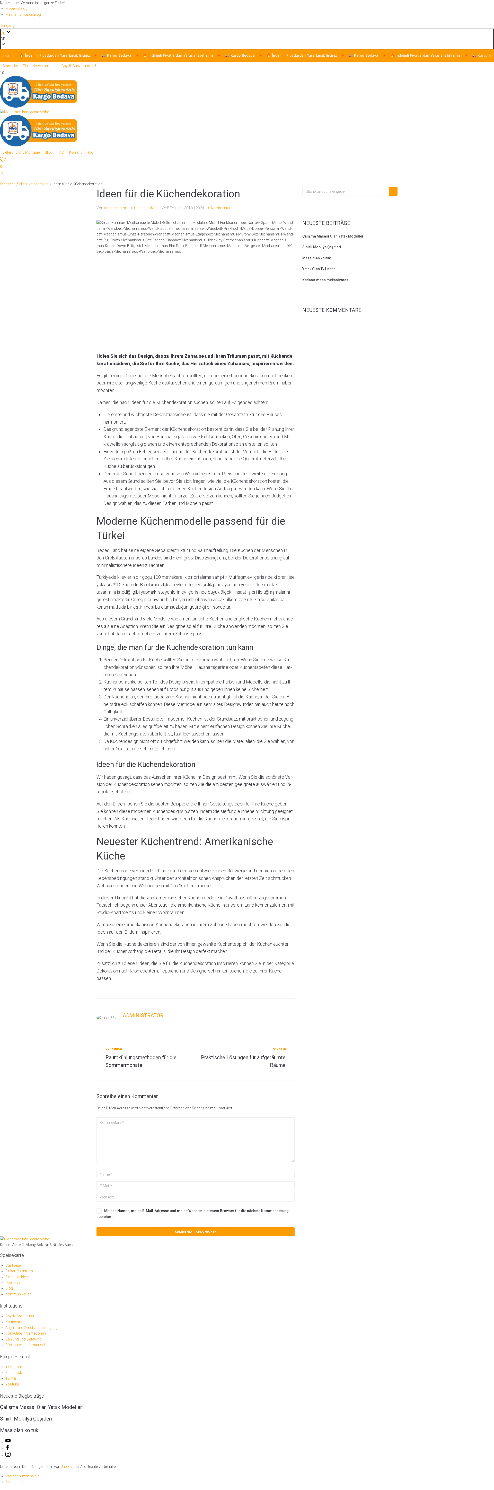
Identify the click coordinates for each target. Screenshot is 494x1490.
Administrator (115, 208)
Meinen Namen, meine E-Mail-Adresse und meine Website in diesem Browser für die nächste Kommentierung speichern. (192, 1214)
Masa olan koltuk (316, 258)
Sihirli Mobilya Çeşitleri (321, 247)
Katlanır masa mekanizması (325, 280)
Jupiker (66, 1467)
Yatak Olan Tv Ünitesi (319, 269)
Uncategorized (145, 208)
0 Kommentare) (221, 208)
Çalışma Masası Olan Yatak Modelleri (333, 236)
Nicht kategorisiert (34, 184)
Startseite (7, 184)
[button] (247, 39)
